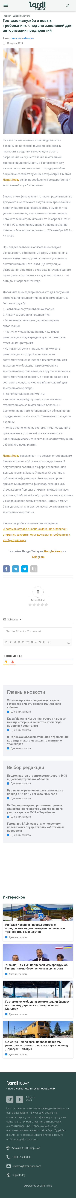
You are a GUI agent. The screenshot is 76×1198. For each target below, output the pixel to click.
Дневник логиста (21, 16)
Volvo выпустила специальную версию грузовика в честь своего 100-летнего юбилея (34, 704)
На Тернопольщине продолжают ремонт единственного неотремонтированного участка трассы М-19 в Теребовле (35, 809)
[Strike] (19, 642)
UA (67, 5)
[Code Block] (36, 642)
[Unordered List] (27, 642)
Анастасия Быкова (23, 38)
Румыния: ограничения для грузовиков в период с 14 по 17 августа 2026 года (35, 792)
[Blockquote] (32, 642)
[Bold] (6, 642)
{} (44, 642)
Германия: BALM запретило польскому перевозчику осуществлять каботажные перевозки (36, 827)
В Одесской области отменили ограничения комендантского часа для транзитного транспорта (37, 740)
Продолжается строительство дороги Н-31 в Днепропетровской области (37, 777)
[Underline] (15, 642)
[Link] (40, 642)
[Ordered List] (23, 642)
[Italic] (10, 642)
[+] (49, 642)
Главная (7, 16)
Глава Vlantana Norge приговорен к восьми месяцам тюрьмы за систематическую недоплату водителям (36, 722)
